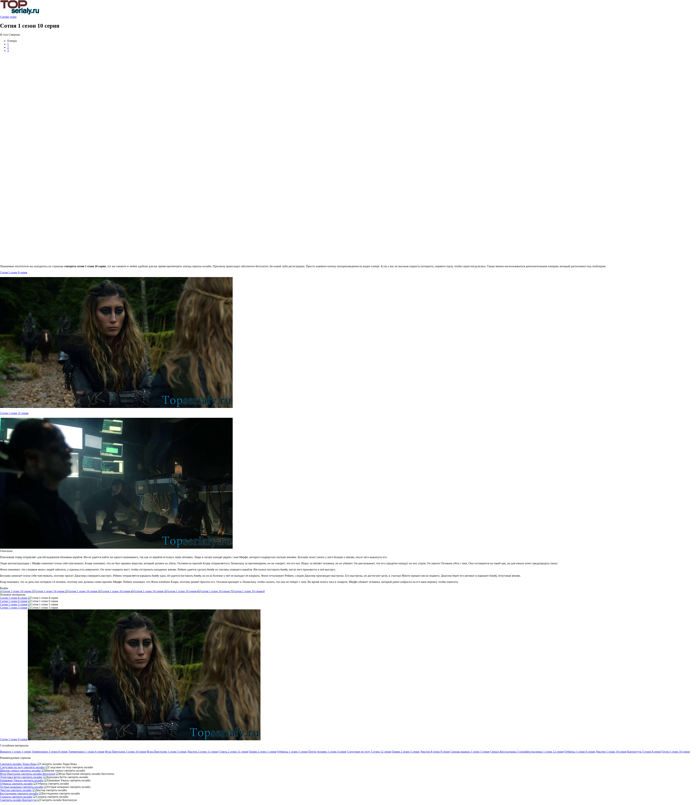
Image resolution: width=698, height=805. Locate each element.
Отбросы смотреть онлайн (16, 783)
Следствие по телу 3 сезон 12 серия (369, 751)
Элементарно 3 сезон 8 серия (49, 751)
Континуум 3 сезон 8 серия (644, 751)
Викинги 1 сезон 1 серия (15, 751)
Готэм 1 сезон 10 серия (675, 751)
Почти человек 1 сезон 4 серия (327, 751)
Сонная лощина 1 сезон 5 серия (469, 751)
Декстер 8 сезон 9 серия (435, 751)
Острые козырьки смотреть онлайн (21, 786)
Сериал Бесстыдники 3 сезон (508, 751)
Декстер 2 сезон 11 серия (202, 751)
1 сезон (12, 16)
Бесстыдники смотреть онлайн (19, 793)
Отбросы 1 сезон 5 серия (292, 751)
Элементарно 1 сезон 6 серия (86, 751)
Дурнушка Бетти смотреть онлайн (21, 777)
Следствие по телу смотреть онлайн (22, 767)
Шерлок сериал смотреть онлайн (20, 770)
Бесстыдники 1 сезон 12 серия (544, 751)
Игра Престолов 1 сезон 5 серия (166, 751)
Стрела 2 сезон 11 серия (233, 751)
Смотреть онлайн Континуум (18, 800)
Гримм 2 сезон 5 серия (405, 751)
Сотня (4, 16)
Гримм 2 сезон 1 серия (262, 751)
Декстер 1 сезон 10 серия (610, 751)
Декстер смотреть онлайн (16, 790)
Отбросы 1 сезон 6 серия (579, 751)
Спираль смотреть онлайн (16, 796)
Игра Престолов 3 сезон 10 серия (125, 751)
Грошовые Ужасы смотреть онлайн (21, 780)
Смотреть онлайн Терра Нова (18, 764)
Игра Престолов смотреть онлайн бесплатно (27, 773)
